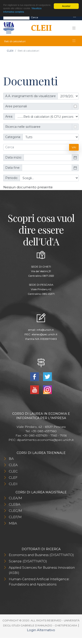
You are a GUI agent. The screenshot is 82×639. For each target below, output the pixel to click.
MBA (13, 523)
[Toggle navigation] (74, 17)
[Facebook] (35, 376)
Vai (74, 147)
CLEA (13, 465)
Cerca (34, 17)
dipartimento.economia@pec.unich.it (45, 440)
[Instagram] (47, 389)
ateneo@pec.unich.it (44, 334)
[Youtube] (35, 389)
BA (11, 459)
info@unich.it (45, 329)
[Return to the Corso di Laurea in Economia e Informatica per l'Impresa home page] (40, 28)
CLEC (13, 471)
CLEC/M (15, 511)
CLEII (10, 50)
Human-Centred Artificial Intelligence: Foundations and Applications (39, 581)
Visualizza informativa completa (22, 10)
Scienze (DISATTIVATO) (28, 561)
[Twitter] (47, 376)
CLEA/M (15, 498)
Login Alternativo (41, 630)
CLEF (13, 477)
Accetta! (66, 6)
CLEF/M (15, 517)
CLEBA (14, 504)
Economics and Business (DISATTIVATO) (41, 555)
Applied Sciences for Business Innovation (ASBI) (42, 570)
